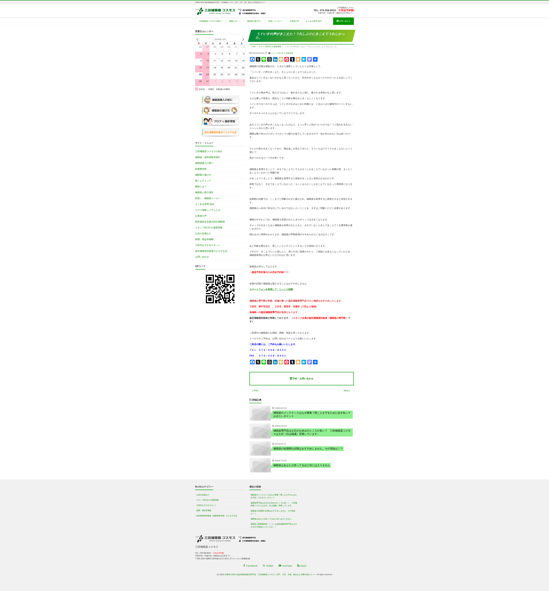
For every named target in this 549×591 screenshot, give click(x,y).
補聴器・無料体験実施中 (207, 157)
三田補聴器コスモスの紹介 (210, 21)
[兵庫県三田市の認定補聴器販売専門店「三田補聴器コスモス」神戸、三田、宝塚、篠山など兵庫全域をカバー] (230, 10)
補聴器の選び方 (253, 21)
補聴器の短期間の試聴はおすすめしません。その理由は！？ (273, 512)
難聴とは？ (234, 21)
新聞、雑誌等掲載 (204, 239)
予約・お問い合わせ (302, 378)
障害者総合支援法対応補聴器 (210, 221)
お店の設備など (203, 233)
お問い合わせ (344, 21)
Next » (347, 390)
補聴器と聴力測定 (204, 192)
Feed (303, 565)
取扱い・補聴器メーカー (207, 198)
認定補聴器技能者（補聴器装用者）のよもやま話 (216, 516)
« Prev (255, 390)
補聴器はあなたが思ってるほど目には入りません (271, 519)
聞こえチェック (203, 180)
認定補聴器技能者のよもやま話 (211, 251)
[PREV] (198, 39)
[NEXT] (242, 39)
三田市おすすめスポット (207, 245)
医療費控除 (201, 169)
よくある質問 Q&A (314, 21)
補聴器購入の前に (204, 163)
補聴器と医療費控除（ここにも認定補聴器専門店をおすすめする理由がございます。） (274, 525)
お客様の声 (294, 21)
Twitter (269, 565)
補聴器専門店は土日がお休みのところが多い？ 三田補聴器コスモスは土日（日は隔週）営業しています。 (274, 504)
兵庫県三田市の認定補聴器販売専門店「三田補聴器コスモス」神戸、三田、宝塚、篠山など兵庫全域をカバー (270, 574)
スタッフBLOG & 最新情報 (282, 53)
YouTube (286, 565)
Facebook (251, 565)
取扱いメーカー (274, 21)
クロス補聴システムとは (207, 210)
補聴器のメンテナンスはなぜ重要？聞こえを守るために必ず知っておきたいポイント (274, 496)
